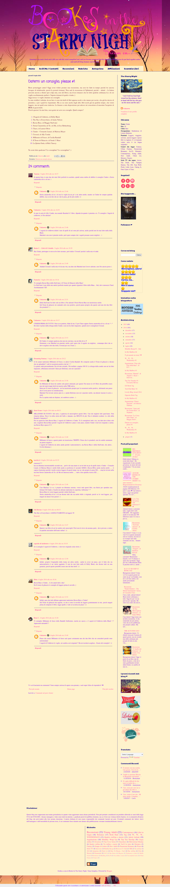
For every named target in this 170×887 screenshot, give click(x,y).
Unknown (43, 191)
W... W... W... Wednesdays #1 (131, 429)
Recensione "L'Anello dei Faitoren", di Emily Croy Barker (136, 651)
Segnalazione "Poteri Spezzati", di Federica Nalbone (133, 403)
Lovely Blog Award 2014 (133, 392)
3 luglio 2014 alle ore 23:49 (59, 263)
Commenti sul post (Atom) (44, 693)
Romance (100, 834)
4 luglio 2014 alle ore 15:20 (49, 618)
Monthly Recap (108, 849)
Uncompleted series (132, 855)
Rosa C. (36, 618)
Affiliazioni (114, 68)
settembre (128, 340)
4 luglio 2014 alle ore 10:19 (58, 543)
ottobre (127, 336)
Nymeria (37, 279)
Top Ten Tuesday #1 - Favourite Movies (132, 381)
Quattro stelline (95, 844)
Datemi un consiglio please (44, 159)
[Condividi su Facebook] (62, 156)
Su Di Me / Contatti (48, 68)
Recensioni (68, 68)
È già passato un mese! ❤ (133, 355)
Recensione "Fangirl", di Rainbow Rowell (136, 550)
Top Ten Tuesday (128, 839)
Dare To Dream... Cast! (117, 851)
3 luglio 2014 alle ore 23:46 (59, 191)
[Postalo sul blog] (57, 156)
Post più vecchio (108, 689)
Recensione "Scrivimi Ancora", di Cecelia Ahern (136, 527)
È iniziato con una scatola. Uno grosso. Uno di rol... (131, 769)
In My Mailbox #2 (131, 398)
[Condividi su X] (60, 156)
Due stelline (131, 851)
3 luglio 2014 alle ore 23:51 (59, 299)
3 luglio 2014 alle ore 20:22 (56, 358)
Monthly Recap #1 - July (133, 349)
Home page (71, 689)
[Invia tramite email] (55, 156)
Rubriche (83, 68)
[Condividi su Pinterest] (64, 156)
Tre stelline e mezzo (110, 844)
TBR (130, 849)
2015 (125, 324)
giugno (127, 437)
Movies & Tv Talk (121, 849)
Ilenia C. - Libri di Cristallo (43, 248)
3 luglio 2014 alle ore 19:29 (63, 248)
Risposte (39, 187)
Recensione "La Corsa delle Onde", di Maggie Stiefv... (132, 417)
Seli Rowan (38, 509)
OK (114, 885)
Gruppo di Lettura (101, 846)
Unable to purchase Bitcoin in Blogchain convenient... (132, 775)
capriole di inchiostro (41, 543)
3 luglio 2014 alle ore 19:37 (50, 320)
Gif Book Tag (129, 386)
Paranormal (97, 853)
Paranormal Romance (127, 846)
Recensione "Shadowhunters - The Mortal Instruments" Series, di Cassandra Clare (132, 590)
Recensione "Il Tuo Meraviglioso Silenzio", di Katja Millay (136, 611)
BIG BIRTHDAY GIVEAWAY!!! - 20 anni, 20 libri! (136, 453)
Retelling (103, 855)
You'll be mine (126, 844)
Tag (125, 834)
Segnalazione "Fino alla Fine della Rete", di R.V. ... (132, 365)
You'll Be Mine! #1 (131, 389)
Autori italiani (133, 837)
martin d (37, 460)
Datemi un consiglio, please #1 (132, 423)
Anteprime (98, 68)
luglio (127, 346)
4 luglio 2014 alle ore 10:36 (47, 579)
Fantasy (89, 846)
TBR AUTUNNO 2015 (131, 631)
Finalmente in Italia (131, 853)
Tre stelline (137, 849)
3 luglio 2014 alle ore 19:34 (50, 280)
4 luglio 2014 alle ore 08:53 (51, 510)
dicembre (128, 330)
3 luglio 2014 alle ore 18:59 (50, 210)
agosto (127, 343)
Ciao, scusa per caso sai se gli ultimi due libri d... (131, 789)
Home (32, 68)
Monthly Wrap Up (109, 839)
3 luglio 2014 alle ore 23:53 (59, 338)
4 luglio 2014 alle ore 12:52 (59, 597)
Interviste (99, 849)
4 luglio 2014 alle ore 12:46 (59, 484)
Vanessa (36, 174)
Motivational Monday (136, 842)
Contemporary (127, 832)
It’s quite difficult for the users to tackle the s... (131, 782)
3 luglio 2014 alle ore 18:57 (49, 174)
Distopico (137, 844)
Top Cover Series (109, 842)
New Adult (113, 846)
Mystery (89, 853)
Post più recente (34, 689)
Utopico (95, 858)
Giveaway (97, 842)
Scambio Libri (131, 68)
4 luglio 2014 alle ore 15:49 (59, 635)
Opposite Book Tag (131, 395)
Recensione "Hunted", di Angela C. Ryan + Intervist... (133, 375)
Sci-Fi (109, 855)
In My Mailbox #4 (131, 352)
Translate (137, 757)
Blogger (109, 871)
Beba (35, 579)
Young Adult (110, 832)
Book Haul (114, 834)
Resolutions (95, 855)
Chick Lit (105, 851)
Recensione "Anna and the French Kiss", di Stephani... (132, 410)
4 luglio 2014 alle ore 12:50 (59, 559)
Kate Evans (38, 410)
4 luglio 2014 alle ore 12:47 (59, 525)
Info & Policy (106, 885)
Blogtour (121, 853)
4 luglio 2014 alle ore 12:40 (59, 437)
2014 (125, 327)
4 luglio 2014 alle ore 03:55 (50, 460)
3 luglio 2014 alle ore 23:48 (59, 227)
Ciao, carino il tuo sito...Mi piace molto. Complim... (132, 795)
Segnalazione (92, 839)
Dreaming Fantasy (40, 358)
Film (139, 851)
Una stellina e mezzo (119, 855)
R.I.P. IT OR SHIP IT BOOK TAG (131, 570)
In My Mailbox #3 (131, 370)
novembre (128, 333)
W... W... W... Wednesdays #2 (131, 359)
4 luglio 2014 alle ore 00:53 (52, 410)
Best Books (113, 853)
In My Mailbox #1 (131, 433)
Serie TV (90, 848)
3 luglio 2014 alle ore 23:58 (59, 380)
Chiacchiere (122, 842)
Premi (139, 846)
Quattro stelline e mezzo (114, 837)
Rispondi (37, 182)
